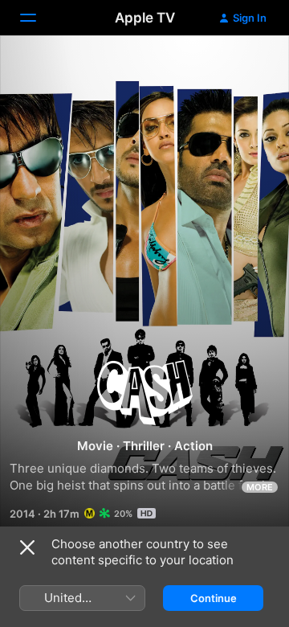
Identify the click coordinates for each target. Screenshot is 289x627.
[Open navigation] (37, 17)
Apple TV (145, 18)
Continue (213, 598)
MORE (259, 487)
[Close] (27, 547)
